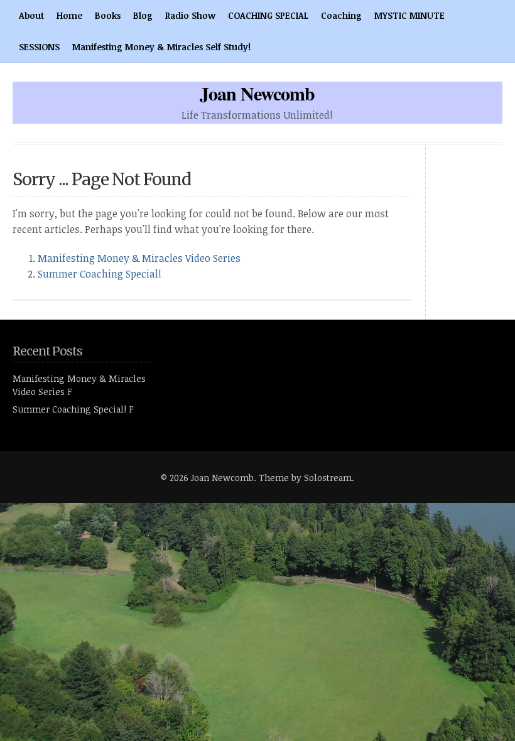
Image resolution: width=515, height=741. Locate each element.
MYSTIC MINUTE (409, 15)
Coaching (341, 15)
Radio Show (190, 15)
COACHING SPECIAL (268, 15)
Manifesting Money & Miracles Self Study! (161, 47)
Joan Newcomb (257, 93)
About (31, 15)
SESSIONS (39, 47)
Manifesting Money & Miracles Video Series (139, 258)
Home (69, 15)
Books (108, 15)
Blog (143, 15)
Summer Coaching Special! (99, 274)
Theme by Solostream (305, 478)
